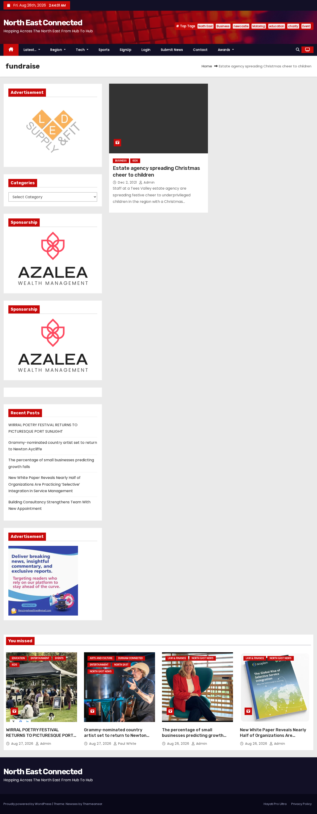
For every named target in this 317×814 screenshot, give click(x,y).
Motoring (258, 26)
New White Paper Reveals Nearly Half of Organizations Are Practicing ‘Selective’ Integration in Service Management (44, 484)
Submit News (172, 49)
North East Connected (42, 22)
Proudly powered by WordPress (27, 804)
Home (207, 66)
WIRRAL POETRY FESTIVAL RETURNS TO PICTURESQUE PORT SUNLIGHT (39, 735)
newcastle (241, 26)
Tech (81, 49)
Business (223, 26)
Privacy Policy (301, 804)
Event (306, 26)
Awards (224, 49)
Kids (135, 160)
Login (146, 49)
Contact (200, 49)
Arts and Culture (101, 658)
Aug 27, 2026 (22, 743)
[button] (298, 49)
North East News (101, 671)
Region (56, 49)
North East (205, 26)
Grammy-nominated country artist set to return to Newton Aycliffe (115, 735)
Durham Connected (130, 658)
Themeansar (92, 804)
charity (293, 26)
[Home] (11, 50)
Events (59, 658)
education (276, 26)
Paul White (126, 743)
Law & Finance (177, 658)
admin (149, 182)
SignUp (125, 49)
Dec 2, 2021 (128, 182)
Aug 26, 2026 (178, 743)
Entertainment (40, 658)
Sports (104, 49)
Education (18, 658)
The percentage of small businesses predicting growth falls (192, 735)
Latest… (31, 49)
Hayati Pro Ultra (275, 804)
